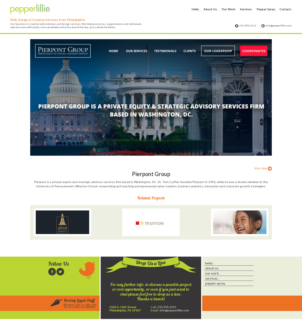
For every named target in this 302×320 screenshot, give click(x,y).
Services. (246, 9)
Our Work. (229, 9)
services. (211, 278)
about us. (212, 268)
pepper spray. (215, 283)
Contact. (286, 9)
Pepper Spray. (266, 9)
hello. (209, 263)
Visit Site (260, 168)
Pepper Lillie (30, 9)
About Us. (211, 9)
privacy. (91, 306)
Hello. (195, 9)
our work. (212, 273)
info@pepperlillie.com (279, 25)
